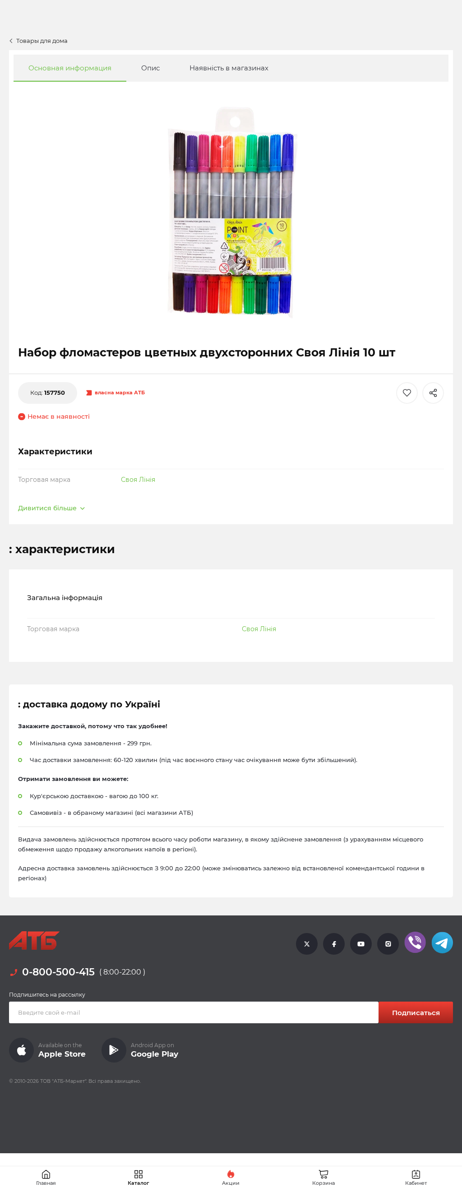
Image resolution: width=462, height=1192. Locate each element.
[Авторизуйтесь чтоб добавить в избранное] (407, 393)
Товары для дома (42, 40)
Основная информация (69, 68)
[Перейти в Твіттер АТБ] (307, 943)
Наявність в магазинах (228, 68)
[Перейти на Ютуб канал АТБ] (361, 943)
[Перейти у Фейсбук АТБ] (334, 943)
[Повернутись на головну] (34, 940)
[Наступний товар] (420, 557)
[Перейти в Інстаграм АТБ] (388, 943)
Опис (150, 68)
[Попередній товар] (41, 557)
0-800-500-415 (58, 972)
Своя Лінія (138, 480)
